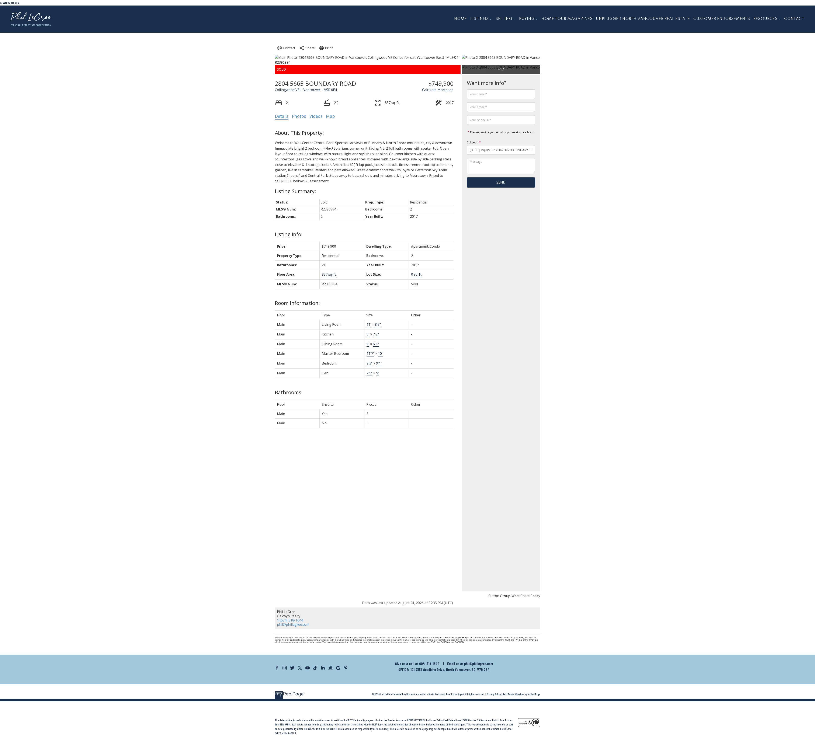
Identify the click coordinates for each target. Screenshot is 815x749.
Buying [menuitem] (527, 19)
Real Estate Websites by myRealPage (521, 694)
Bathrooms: (289, 392)
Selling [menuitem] (504, 19)
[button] (277, 668)
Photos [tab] (299, 116)
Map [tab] (330, 116)
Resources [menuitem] (765, 19)
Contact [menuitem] (794, 19)
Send (501, 182)
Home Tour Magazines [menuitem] (567, 19)
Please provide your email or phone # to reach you (501, 132)
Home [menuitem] (460, 19)
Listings (479, 19)
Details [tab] (281, 116)
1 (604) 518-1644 (290, 620)
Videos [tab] (316, 116)
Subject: (472, 142)
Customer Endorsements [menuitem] (721, 19)
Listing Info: (289, 234)
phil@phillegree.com (293, 624)
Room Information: (297, 302)
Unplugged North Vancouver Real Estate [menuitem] (643, 19)
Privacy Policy (494, 694)
